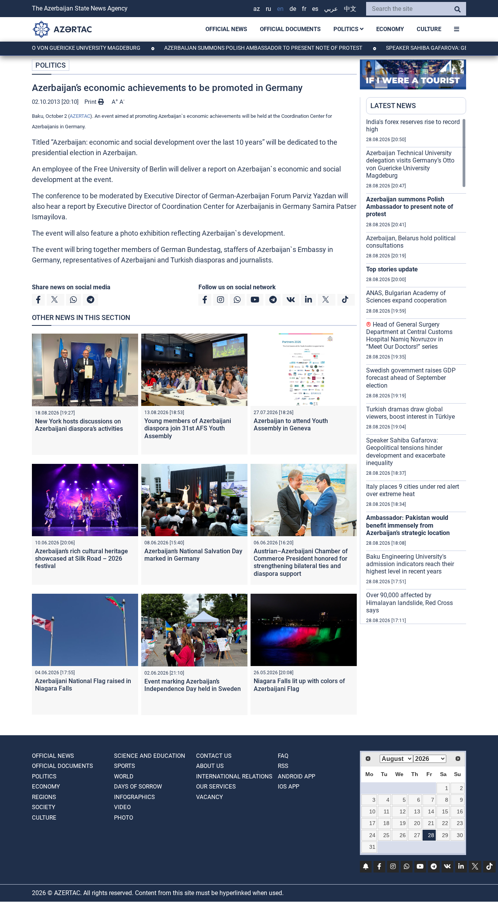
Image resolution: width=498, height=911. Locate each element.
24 (372, 835)
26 (403, 835)
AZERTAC (80, 116)
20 (417, 823)
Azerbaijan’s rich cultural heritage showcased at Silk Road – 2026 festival (81, 558)
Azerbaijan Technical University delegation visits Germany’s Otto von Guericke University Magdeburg (410, 164)
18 (386, 823)
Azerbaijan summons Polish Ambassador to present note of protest (239, 48)
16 (460, 811)
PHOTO (123, 817)
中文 (350, 8)
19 (403, 823)
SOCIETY (43, 807)
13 (417, 811)
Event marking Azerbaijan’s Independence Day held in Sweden (192, 685)
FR (304, 8)
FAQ (283, 755)
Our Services (216, 786)
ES (315, 8)
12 (403, 811)
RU (268, 8)
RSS (283, 765)
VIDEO (122, 807)
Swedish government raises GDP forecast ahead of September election (411, 378)
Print (91, 101)
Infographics (134, 797)
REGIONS (44, 797)
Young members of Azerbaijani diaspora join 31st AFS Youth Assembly (187, 428)
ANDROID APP (296, 776)
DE (292, 8)
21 (431, 823)
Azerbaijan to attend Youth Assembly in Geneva (291, 424)
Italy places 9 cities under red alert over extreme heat (412, 490)
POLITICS (346, 29)
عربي (331, 8)
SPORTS (124, 765)
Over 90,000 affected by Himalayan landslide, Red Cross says (409, 602)
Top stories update (392, 269)
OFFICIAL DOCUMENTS (290, 29)
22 (445, 823)
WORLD (123, 776)
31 (372, 847)
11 (386, 811)
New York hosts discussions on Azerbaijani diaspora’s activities (79, 425)
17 (372, 823)
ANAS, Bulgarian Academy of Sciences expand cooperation (406, 296)
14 (431, 811)
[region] (416, 371)
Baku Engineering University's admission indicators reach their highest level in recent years (410, 564)
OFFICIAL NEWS (226, 29)
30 (460, 835)
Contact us (213, 755)
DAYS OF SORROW (138, 786)
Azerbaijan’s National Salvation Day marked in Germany (193, 554)
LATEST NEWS (393, 105)
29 (445, 835)
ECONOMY (390, 29)
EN (280, 8)
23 (460, 823)
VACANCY (209, 797)
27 (417, 835)
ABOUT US (210, 765)
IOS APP (288, 786)
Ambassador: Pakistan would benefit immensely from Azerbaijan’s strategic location (408, 525)
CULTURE (429, 29)
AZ (256, 8)
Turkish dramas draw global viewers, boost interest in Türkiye (410, 413)
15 (445, 811)
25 (386, 835)
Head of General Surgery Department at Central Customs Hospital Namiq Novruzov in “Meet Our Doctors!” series (409, 336)
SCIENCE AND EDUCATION (149, 755)
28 (431, 835)
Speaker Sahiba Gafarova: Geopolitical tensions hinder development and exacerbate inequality (405, 452)
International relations (234, 776)
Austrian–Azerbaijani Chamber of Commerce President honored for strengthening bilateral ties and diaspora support (301, 562)
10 (372, 811)
